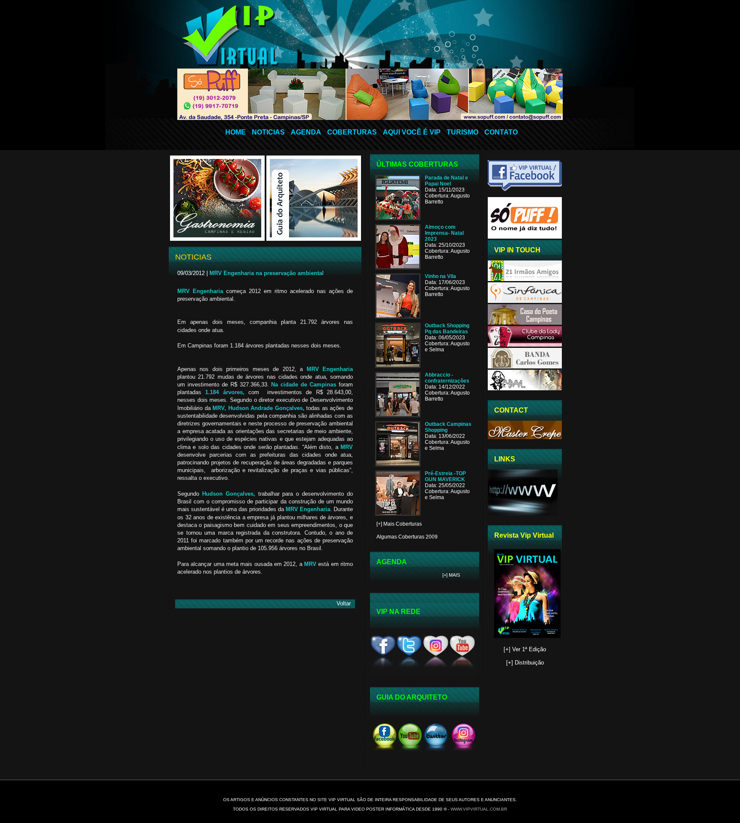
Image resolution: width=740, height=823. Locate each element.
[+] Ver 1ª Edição (525, 649)
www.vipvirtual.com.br (479, 809)
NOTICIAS (268, 132)
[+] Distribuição (525, 662)
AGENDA (306, 132)
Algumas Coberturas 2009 (407, 537)
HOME (235, 132)
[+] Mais (451, 575)
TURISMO (462, 132)
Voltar (344, 603)
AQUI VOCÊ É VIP (412, 132)
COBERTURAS (352, 132)
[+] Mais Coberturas (399, 524)
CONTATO (501, 132)
